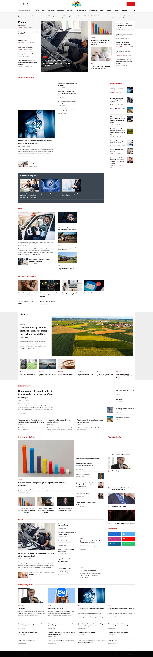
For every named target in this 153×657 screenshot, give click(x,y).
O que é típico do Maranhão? (25, 47)
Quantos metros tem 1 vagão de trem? (66, 269)
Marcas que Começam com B (25, 54)
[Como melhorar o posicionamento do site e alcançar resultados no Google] (28, 285)
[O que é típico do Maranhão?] (130, 110)
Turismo (116, 10)
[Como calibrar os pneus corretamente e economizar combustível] (23, 261)
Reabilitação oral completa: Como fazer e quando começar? (67, 542)
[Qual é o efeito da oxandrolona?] (91, 558)
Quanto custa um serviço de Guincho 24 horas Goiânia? (67, 248)
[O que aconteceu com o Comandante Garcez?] (90, 448)
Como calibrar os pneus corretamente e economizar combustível (39, 260)
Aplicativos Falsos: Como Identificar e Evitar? (90, 16)
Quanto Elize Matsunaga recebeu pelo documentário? (123, 43)
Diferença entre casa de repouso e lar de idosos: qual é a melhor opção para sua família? (67, 83)
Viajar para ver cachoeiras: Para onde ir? (123, 52)
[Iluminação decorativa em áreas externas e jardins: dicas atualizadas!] (36, 124)
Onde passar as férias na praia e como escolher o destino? (59, 421)
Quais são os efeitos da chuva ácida (85, 375)
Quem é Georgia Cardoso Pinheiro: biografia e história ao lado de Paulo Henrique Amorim (117, 160)
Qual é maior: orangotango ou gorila (27, 375)
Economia (51, 10)
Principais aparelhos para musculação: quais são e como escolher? (56, 63)
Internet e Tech (81, 10)
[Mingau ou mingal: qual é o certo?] (66, 364)
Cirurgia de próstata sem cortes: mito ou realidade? (27, 32)
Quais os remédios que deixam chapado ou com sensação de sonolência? (91, 541)
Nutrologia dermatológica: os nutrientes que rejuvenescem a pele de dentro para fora (67, 559)
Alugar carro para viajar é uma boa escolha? (124, 35)
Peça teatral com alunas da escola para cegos (123, 523)
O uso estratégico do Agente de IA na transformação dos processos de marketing (49, 294)
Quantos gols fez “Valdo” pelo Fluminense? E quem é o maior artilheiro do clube (91, 641)
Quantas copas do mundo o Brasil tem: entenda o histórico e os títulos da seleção (30, 17)
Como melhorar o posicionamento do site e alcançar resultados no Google (27, 294)
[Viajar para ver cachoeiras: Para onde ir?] (110, 392)
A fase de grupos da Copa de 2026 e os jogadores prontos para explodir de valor (60, 17)
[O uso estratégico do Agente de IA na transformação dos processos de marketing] (50, 285)
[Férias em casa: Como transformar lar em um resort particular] (101, 54)
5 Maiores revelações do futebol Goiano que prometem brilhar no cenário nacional (84, 465)
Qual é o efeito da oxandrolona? (88, 570)
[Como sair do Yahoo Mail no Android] (94, 285)
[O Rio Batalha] (110, 401)
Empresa (70, 10)
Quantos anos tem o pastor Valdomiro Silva (86, 503)
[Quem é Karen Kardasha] (101, 496)
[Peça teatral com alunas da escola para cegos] (121, 515)
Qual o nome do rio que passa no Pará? (47, 375)
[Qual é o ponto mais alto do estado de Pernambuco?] (110, 410)
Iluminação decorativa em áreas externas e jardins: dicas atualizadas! (35, 142)
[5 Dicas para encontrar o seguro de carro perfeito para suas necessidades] (67, 217)
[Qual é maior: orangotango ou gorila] (28, 364)
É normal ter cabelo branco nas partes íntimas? (66, 550)
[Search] (134, 10)
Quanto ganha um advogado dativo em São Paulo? (71, 194)
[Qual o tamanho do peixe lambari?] (130, 151)
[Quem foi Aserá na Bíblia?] (101, 476)
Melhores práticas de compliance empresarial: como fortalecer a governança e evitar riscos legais (28, 195)
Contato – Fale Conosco (121, 654)
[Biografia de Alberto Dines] (121, 498)
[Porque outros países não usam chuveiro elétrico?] (105, 364)
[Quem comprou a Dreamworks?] (50, 185)
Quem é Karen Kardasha (82, 494)
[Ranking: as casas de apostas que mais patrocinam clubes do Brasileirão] (101, 28)
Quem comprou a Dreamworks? (49, 194)
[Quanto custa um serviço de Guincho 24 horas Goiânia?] (67, 237)
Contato (130, 4)
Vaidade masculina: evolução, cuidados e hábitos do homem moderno (124, 61)
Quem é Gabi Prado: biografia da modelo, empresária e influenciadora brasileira (27, 62)
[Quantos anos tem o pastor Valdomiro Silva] (101, 504)
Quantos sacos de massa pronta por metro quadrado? (67, 110)
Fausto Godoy (115, 471)
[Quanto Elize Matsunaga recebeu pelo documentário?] (65, 501)
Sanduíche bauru (22, 40)
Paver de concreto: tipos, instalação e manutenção (67, 102)
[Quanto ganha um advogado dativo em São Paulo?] (71, 185)
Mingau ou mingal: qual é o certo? (65, 375)
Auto (37, 10)
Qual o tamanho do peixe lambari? (116, 150)
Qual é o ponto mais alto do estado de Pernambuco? (124, 409)
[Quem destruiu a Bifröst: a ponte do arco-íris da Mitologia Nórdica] (124, 364)
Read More (23, 413)
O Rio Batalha (21, 25)
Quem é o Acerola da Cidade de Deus (27, 632)
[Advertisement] (36, 94)
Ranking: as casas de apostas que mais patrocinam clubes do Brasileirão (100, 42)
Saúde (109, 10)
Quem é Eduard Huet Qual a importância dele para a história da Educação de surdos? (91, 625)
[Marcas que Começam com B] (61, 595)
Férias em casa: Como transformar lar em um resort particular (101, 67)
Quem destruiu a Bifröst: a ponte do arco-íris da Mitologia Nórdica (124, 376)
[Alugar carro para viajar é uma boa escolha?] (36, 226)
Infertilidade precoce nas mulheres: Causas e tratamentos (67, 533)
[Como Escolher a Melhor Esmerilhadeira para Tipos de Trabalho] (45, 501)
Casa (43, 10)
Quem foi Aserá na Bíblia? (83, 474)
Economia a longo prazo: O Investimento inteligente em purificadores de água (65, 570)
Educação (60, 10)
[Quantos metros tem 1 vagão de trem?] (67, 257)
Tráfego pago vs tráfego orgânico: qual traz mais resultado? (70, 294)
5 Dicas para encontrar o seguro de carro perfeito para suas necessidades (67, 228)
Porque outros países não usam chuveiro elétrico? (105, 375)
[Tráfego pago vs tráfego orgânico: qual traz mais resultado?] (72, 285)
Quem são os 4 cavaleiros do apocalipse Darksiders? (61, 641)
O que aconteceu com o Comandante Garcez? (87, 458)
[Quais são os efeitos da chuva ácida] (86, 364)
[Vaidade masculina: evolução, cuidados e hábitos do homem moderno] (23, 575)
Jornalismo (93, 10)
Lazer (102, 10)
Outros (124, 10)
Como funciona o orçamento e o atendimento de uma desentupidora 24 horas (67, 93)
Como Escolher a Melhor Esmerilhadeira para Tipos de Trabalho (124, 25)
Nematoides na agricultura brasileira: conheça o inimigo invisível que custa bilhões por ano (120, 17)
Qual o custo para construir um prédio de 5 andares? (40, 163)
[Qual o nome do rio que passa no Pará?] (47, 364)
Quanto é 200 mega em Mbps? (48, 302)
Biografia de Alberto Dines (119, 506)
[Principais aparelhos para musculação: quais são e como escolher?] (64, 46)
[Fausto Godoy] (121, 463)
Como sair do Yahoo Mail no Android (94, 293)
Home (111, 654)
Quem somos (132, 654)
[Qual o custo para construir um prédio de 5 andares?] (23, 164)
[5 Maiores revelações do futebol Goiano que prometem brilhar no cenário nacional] (101, 465)
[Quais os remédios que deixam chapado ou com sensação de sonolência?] (91, 529)
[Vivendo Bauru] (76, 4)
